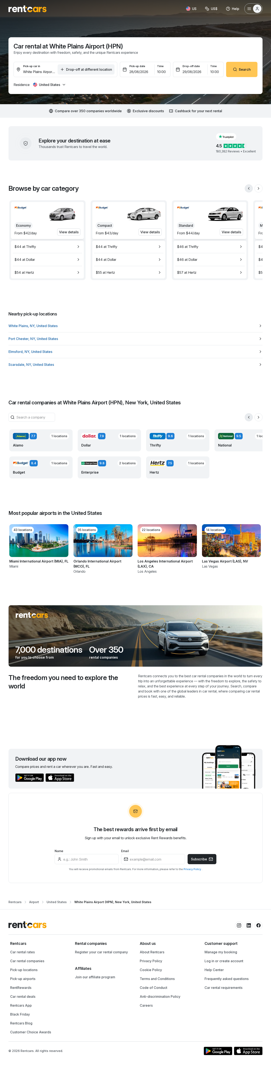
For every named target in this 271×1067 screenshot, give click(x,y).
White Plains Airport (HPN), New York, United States (112, 902)
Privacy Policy (193, 869)
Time (160, 66)
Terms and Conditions (157, 979)
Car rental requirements (223, 987)
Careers (146, 1005)
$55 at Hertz (105, 272)
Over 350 (106, 650)
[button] (229, 136)
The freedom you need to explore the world (63, 681)
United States (57, 902)
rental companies (103, 657)
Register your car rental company (101, 952)
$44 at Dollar (24, 259)
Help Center (214, 970)
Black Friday (20, 1014)
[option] (47, 246)
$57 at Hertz (186, 272)
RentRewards (20, 987)
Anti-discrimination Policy (160, 996)
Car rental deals (22, 996)
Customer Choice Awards (30, 1032)
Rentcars (15, 902)
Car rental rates (22, 952)
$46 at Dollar (187, 259)
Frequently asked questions (227, 979)
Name (59, 851)
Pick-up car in (31, 66)
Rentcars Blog (21, 1023)
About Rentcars (152, 952)
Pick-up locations (23, 970)
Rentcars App (21, 1005)
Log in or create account (224, 961)
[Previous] (249, 188)
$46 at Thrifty (187, 247)
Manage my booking (221, 952)
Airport (34, 902)
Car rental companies (27, 961)
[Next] (258, 188)
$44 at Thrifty (25, 247)
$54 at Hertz (24, 272)
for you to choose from (34, 657)
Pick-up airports (22, 979)
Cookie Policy (151, 970)
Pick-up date (137, 66)
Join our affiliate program (95, 977)
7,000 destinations (48, 650)
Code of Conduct (153, 987)
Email (125, 851)
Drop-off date (191, 66)
